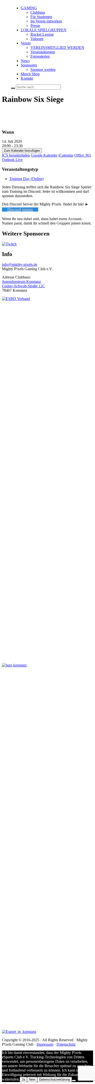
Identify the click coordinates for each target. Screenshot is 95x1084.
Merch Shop (30, 74)
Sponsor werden (43, 69)
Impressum (45, 1044)
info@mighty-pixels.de (19, 264)
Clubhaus (37, 12)
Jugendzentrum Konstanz (21, 281)
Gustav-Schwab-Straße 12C (23, 286)
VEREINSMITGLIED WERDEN (57, 47)
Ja (23, 1079)
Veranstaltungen (42, 52)
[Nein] (74, 1080)
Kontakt (27, 78)
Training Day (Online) (26, 179)
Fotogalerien (40, 56)
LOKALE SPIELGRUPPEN (43, 30)
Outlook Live (12, 160)
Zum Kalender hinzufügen (22, 150)
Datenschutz (66, 1044)
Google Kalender (44, 155)
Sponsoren (29, 65)
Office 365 (82, 155)
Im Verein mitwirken (46, 21)
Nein (32, 1079)
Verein (26, 43)
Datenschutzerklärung (54, 1079)
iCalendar (65, 155)
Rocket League (42, 34)
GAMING (29, 8)
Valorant (36, 39)
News (25, 61)
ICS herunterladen (16, 155)
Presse (35, 25)
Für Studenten (41, 17)
